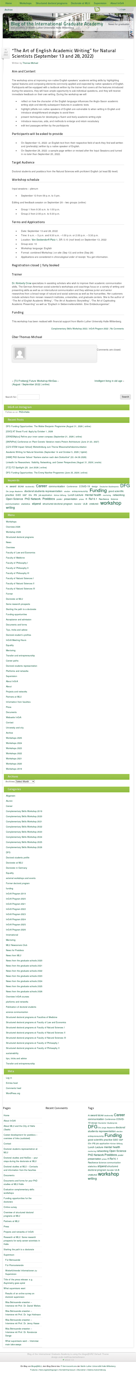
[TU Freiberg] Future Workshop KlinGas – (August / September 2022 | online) (35, 382)
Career (41, 485)
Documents (11, 712)
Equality (10, 645)
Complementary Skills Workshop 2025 (24, 842)
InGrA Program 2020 (16, 898)
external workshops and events (20, 878)
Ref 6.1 (93, 499)
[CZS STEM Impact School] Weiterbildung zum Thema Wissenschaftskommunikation (46, 446)
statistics (25, 503)
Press (8, 707)
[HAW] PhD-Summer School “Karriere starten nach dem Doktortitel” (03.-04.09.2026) (46, 457)
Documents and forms (16, 624)
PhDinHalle (24, 411)
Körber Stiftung (60, 495)
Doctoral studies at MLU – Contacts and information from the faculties (21, 1168)
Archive (9, 9)
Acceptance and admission (18, 619)
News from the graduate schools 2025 (24, 986)
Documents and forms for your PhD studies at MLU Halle (20, 1182)
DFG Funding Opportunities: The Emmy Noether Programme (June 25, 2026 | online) (46, 472)
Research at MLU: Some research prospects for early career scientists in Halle (22, 1241)
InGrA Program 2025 (16, 924)
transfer (77, 503)
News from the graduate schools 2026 (24, 991)
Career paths (12, 660)
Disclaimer (81, 1369)
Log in (9, 1077)
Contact (9, 722)
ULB (85, 503)
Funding (98, 490)
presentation (70, 499)
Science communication (110, 1162)
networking (119, 495)
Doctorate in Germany (16, 867)
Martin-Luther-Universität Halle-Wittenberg (98, 1366)
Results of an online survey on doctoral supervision (19, 1295)
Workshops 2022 (14, 753)
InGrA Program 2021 (16, 903)
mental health (93, 495)
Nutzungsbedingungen (48, 1369)
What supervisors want (14, 1288)
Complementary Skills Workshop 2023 (24, 831)
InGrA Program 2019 (16, 893)
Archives (10, 781)
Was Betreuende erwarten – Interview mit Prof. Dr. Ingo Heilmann (23, 1313)
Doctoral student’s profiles (18, 634)
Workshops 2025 (14, 737)
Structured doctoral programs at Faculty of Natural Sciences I (35, 1027)
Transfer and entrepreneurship (20, 655)
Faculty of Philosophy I (17, 562)
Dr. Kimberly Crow (21, 283)
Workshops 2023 (14, 748)
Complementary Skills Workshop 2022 (69, 328)
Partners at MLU (14, 696)
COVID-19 (84, 486)
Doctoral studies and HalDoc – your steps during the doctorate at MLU (21, 1159)
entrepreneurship (80, 491)
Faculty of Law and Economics (20, 552)
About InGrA (117, 3)
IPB (35, 495)
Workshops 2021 (14, 758)
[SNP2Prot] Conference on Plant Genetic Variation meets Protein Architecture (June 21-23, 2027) (52, 441)
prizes (81, 499)
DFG (125, 485)
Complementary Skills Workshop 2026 (24, 847)
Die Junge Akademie (14, 491)
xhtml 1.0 (69, 1359)
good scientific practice (100, 1139)
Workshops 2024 (14, 743)
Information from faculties (18, 701)
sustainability (12, 1053)
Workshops (26, 3)
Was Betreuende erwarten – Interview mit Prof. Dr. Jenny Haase (22, 1321)
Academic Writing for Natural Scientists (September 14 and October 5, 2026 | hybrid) (46, 452)
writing (10, 507)
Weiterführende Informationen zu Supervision (21, 1272)
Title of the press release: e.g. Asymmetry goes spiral (18, 1281)
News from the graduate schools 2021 (24, 965)
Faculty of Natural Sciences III (20, 588)
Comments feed (13, 1088)
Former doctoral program (18, 883)
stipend (36, 504)
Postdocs (48, 499)
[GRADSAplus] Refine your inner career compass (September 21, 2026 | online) (44, 436)
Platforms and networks (17, 670)
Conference (72, 486)
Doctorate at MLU (80, 3)
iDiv (30, 495)
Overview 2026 (13, 526)
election (67, 491)
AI (7, 486)
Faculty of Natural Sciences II (20, 583)
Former (9, 593)
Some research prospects (18, 604)
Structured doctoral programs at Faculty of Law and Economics (36, 1022)
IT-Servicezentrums (69, 1366)
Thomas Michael (30, 62)
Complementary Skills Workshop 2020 (24, 816)
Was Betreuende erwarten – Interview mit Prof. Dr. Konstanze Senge (21, 1332)
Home (8, 3)
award (13, 486)
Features (34, 1369)
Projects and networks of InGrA (19, 1231)
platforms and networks (17, 1001)
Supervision (100, 3)
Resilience (93, 1162)
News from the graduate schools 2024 (24, 981)
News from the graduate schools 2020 (24, 960)
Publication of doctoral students (21, 1006)
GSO (18, 495)
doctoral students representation (43, 491)
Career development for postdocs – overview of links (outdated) (20, 1136)
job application (45, 495)
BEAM (21, 486)
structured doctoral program (58, 503)
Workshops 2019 (14, 768)
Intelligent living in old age (108, 380)
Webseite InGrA (13, 717)
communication (57, 486)
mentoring (107, 495)
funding (9, 888)
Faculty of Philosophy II (17, 567)
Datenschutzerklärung (96, 1369)
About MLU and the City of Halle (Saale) (19, 1127)
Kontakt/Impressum (67, 1369)
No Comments (117, 328)
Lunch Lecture (75, 495)
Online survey (10, 1207)
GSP (25, 495)
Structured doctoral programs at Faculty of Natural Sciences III (36, 1037)
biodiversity (29, 486)
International (12, 934)
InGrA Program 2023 (16, 914)
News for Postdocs (15, 950)
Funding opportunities (16, 614)
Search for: (11, 396)
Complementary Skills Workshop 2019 (24, 811)
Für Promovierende (14, 1265)
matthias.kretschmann (74, 1357)
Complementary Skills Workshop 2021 (24, 821)
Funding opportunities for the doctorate (18, 1200)
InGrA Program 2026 (16, 929)
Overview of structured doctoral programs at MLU (19, 1214)
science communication (17, 1012)
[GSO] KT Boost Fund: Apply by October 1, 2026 (29, 431)
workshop (110, 502)
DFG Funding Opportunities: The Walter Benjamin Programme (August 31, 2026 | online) (48, 426)
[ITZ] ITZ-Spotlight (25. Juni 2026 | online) (26, 467)
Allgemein (10, 795)
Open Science (14, 499)
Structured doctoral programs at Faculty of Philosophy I (32, 1042)
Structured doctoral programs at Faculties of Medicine (31, 1017)
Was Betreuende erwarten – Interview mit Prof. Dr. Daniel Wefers (22, 1304)
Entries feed (12, 1082)
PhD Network (33, 499)
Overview (10, 547)
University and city (15, 727)
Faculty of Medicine (15, 557)
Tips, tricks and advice (16, 629)
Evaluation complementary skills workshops (19, 1191)
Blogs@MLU (36, 1366)
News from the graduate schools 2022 (24, 970)
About (9, 686)
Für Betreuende (12, 1259)
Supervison (9, 1254)
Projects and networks (16, 691)
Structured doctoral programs (51, 3)
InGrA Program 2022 (98, 328)
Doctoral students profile (18, 857)
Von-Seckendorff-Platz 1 (45, 239)
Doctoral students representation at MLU (20, 1150)
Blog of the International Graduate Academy (57, 23)
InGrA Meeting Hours (16, 640)
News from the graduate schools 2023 (24, 975)
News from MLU (13, 955)
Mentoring (10, 650)
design (94, 1122)
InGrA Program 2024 (16, 919)
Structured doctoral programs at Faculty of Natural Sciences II (35, 1032)
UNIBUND (94, 503)
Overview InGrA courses (17, 996)
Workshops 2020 (14, 763)
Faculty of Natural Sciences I (20, 578)
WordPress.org (13, 1093)
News (8, 542)
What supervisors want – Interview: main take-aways (22, 1342)
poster (59, 499)
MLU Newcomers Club (16, 945)
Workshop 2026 (13, 531)
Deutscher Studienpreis (109, 486)
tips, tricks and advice (16, 1058)
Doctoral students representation (21, 665)
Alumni (9, 800)
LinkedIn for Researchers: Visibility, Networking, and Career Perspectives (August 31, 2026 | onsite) (53, 462)
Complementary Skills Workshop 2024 (24, 836)
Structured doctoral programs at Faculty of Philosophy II (33, 1048)
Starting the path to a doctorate (21, 609)
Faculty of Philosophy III (17, 573)
